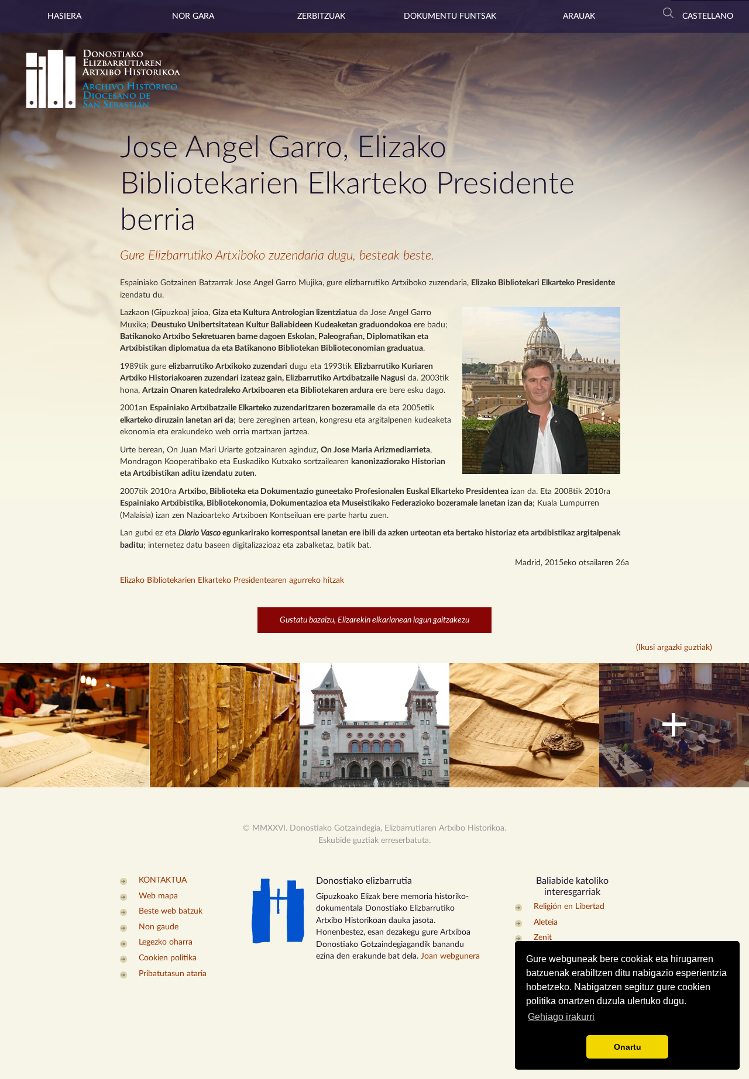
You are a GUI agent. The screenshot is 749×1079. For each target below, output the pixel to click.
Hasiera (64, 16)
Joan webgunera (450, 956)
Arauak (579, 16)
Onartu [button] (627, 1047)
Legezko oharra (166, 942)
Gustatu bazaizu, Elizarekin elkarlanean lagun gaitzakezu (374, 620)
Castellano (707, 16)
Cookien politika (168, 958)
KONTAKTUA (163, 880)
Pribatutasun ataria (173, 974)
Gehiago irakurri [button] (561, 1017)
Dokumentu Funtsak (450, 16)
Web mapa (158, 896)
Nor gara (193, 16)
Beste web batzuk (170, 911)
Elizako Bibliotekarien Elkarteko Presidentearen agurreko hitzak (232, 580)
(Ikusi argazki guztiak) (674, 648)
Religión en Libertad (569, 906)
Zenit (543, 937)
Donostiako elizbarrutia (364, 881)
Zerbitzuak (321, 16)
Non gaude (158, 927)
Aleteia (546, 922)
